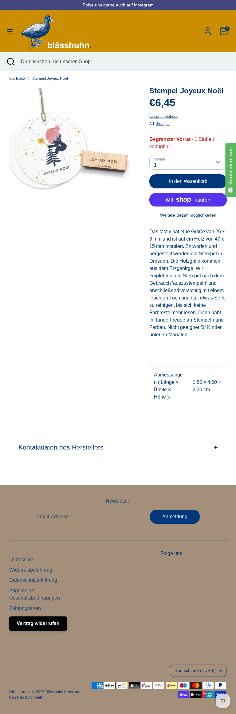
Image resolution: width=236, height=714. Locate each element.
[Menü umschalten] (10, 31)
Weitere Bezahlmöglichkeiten (188, 215)
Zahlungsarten (25, 608)
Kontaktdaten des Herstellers (61, 447)
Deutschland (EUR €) (195, 670)
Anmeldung (174, 516)
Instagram (144, 4)
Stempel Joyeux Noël (50, 78)
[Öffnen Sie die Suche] (10, 61)
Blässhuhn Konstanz (62, 692)
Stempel (163, 124)
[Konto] (208, 28)
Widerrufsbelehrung (30, 570)
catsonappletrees (163, 116)
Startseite (17, 78)
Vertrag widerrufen (38, 623)
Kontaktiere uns (230, 167)
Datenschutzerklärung (33, 580)
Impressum (21, 559)
